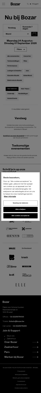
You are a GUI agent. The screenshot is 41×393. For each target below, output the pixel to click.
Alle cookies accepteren (20, 215)
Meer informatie (10, 196)
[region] (20, 196)
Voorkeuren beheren (20, 203)
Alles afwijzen (20, 209)
